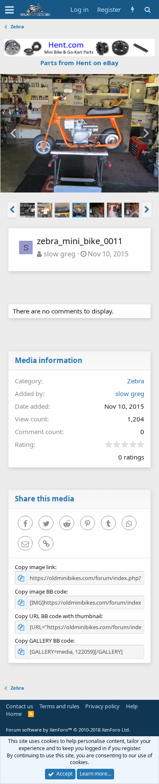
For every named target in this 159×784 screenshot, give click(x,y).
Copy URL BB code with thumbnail (58, 616)
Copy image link (35, 567)
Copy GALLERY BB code (44, 640)
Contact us (19, 706)
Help (132, 706)
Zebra (135, 381)
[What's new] (132, 9)
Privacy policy (102, 706)
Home (14, 714)
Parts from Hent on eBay (79, 62)
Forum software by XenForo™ (68, 729)
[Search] (147, 9)
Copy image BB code (41, 591)
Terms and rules (59, 706)
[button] (9, 9)
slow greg (59, 254)
